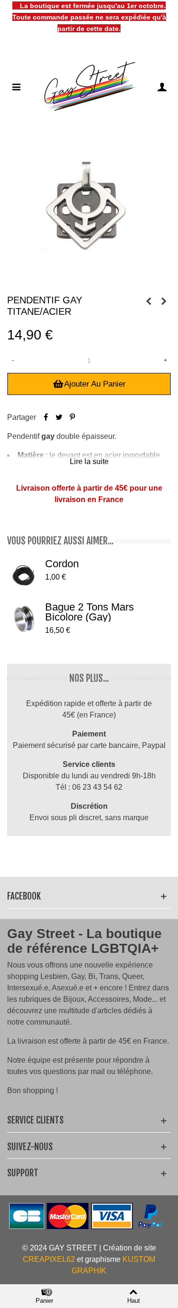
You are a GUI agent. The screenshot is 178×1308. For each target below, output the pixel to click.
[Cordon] (23, 575)
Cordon (62, 564)
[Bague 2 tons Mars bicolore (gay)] (23, 618)
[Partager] (45, 417)
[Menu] (16, 87)
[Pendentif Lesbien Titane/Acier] (148, 301)
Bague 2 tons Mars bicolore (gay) (89, 612)
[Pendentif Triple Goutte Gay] (164, 301)
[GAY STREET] (89, 86)
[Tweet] (59, 417)
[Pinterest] (72, 417)
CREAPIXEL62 (49, 1259)
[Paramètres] (162, 87)
